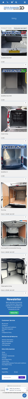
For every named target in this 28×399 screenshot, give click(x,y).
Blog (3, 330)
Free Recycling (6, 345)
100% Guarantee (6, 343)
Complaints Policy (6, 332)
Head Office (5, 372)
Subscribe (14, 313)
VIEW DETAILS (14, 43)
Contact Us (5, 325)
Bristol (16, 372)
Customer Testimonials (8, 356)
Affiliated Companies (7, 329)
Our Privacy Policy (7, 359)
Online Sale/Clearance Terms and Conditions (14, 363)
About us (4, 354)
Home (3, 352)
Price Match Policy (7, 365)
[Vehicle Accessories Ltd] (14, 10)
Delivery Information (7, 340)
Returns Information (7, 341)
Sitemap (4, 357)
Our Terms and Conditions (9, 327)
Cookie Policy (5, 361)
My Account (5, 323)
